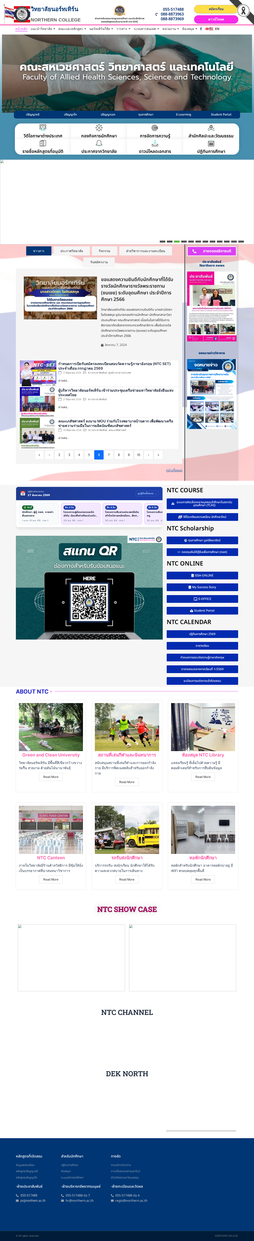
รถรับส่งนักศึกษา (126, 857)
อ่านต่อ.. (63, 380)
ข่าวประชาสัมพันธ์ (97, 372)
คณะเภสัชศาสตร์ (117, 430)
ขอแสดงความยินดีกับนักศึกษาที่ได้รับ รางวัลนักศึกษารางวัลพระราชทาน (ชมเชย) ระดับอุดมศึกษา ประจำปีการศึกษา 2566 (137, 289)
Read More (51, 777)
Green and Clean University (51, 754)
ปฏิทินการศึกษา (211, 151)
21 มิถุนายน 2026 (72, 373)
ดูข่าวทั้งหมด (174, 470)
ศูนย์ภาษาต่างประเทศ (119, 372)
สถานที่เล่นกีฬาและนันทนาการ (127, 754)
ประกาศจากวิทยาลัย (99, 151)
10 (138, 455)
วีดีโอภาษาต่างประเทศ (43, 136)
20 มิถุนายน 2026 (72, 430)
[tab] (38, 250)
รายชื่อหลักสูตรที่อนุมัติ (42, 151)
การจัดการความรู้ (155, 136)
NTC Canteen (51, 857)
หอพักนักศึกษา (203, 857)
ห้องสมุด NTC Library (203, 754)
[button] (5, 239)
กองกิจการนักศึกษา (99, 136)
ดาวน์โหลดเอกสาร (155, 151)
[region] (127, 202)
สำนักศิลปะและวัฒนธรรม (211, 136)
